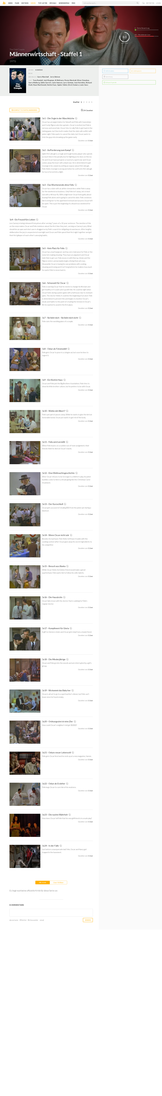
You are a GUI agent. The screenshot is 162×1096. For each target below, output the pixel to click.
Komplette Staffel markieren (25, 110)
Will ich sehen (109, 71)
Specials (53, 3)
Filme (17, 3)
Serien (33, 3)
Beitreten (150, 3)
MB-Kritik (42, 882)
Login (158, 3)
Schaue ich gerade (110, 82)
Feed (73, 3)
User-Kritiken (58, 882)
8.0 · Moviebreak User (142, 35)
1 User (90, 141)
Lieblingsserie (137, 71)
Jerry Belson (55, 77)
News (10, 3)
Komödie (39, 70)
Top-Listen (42, 3)
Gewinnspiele (64, 3)
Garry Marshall (43, 77)
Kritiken (24, 3)
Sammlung (108, 77)
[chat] (143, 3)
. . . (79, 2)
